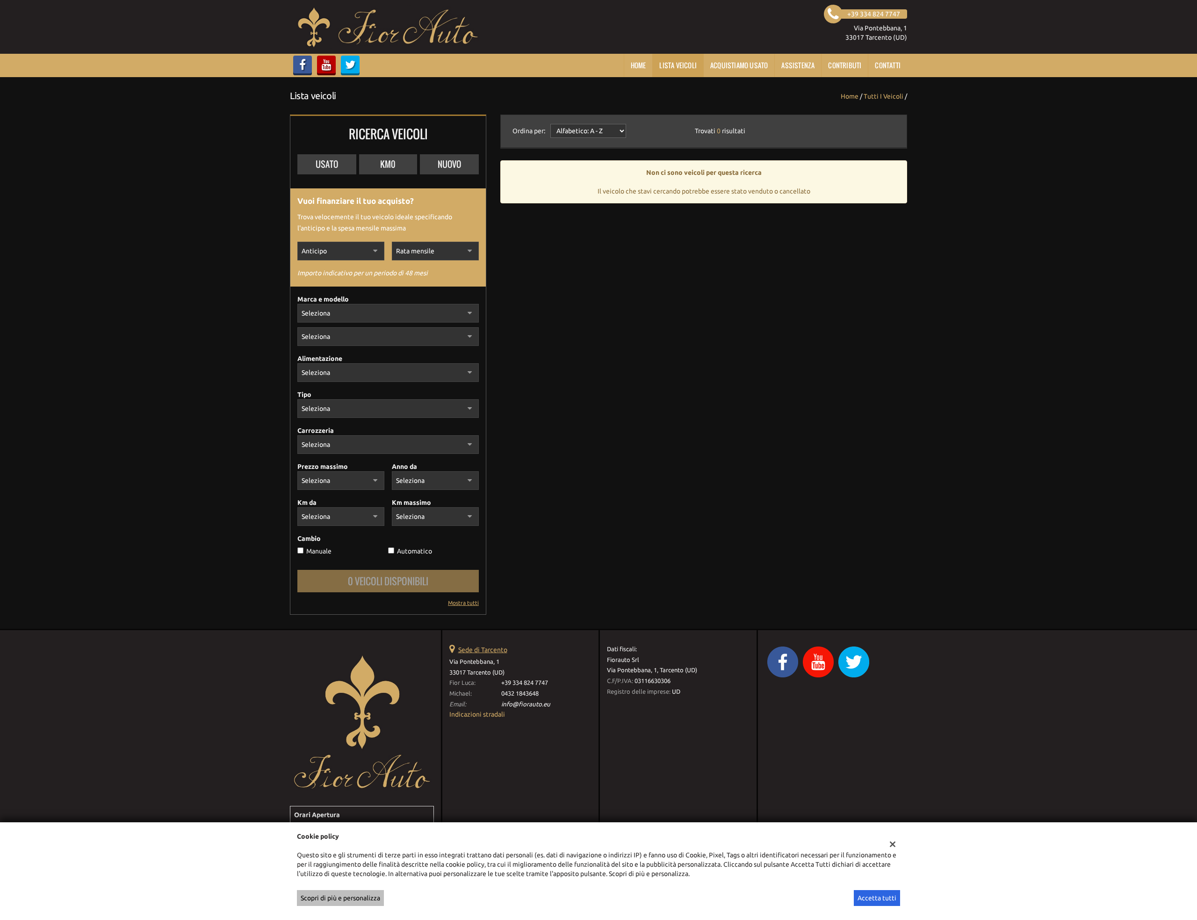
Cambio (309, 538)
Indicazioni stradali (477, 714)
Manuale (319, 551)
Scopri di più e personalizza (340, 898)
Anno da (404, 466)
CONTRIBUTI (844, 65)
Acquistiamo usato (739, 65)
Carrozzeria (315, 430)
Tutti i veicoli (883, 96)
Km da (307, 502)
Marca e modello (323, 299)
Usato (327, 164)
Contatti (888, 65)
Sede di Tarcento (482, 650)
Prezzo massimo (322, 466)
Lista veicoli (678, 65)
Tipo (304, 394)
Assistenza (798, 65)
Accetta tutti (877, 898)
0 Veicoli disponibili (388, 581)
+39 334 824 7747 (524, 682)
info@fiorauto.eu (525, 704)
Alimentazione (319, 358)
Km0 (388, 164)
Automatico (414, 551)
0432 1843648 (520, 693)
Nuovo (449, 164)
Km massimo (411, 502)
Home (638, 65)
